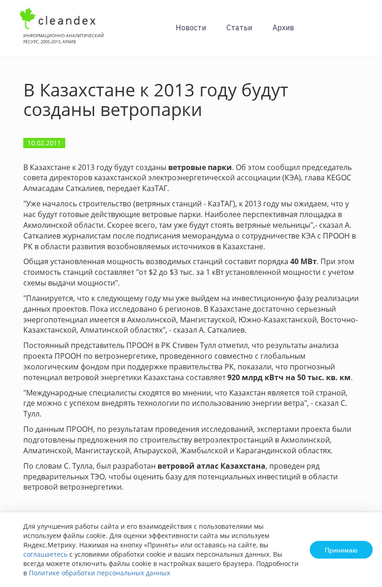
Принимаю (341, 549)
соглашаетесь (45, 554)
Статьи (239, 27)
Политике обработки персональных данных (99, 572)
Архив (283, 27)
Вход (360, 33)
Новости (191, 27)
